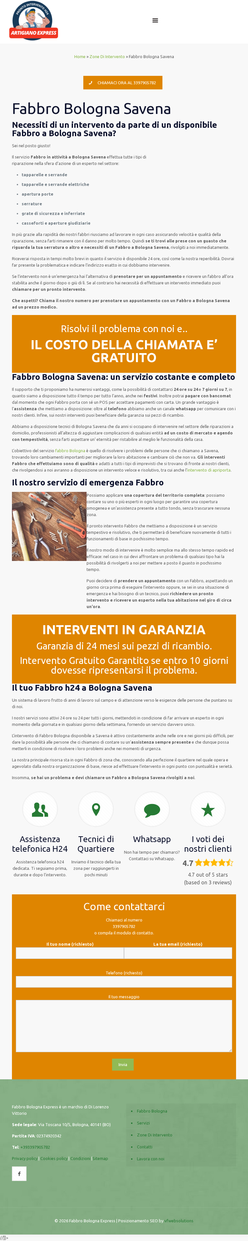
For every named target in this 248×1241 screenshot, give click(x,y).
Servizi (143, 1123)
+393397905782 (35, 1147)
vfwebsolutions (178, 1220)
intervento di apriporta (209, 470)
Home (80, 56)
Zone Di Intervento (107, 56)
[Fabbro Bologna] (33, 20)
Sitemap (100, 1158)
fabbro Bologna (70, 450)
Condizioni (80, 1158)
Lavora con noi (150, 1158)
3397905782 (124, 926)
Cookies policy (53, 1158)
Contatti (144, 1146)
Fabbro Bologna (152, 1111)
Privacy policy (24, 1158)
